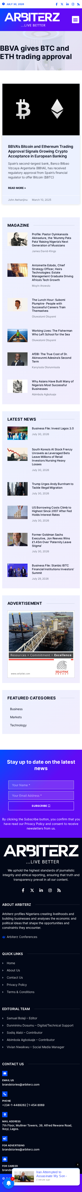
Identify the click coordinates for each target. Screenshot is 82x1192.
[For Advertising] (4, 1138)
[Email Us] (4, 1073)
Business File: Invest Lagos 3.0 (53, 428)
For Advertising (13, 1145)
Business (16, 709)
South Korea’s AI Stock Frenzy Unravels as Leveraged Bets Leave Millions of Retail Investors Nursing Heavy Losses (52, 457)
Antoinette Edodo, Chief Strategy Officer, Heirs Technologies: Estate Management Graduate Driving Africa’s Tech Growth (52, 272)
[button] (75, 19)
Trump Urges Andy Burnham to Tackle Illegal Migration (52, 485)
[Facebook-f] (56, 4)
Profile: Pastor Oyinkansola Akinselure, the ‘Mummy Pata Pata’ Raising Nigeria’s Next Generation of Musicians (51, 239)
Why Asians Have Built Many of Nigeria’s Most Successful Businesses (53, 385)
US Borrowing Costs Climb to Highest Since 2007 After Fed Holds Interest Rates (52, 511)
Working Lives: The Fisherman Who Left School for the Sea (52, 332)
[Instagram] (73, 4)
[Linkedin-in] (67, 4)
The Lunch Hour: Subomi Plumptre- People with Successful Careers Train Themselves (49, 305)
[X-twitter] (62, 4)
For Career (10, 1166)
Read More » (17, 188)
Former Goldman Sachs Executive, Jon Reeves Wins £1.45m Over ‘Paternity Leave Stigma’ (51, 540)
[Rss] (78, 4)
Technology (18, 725)
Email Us (8, 1080)
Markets (16, 717)
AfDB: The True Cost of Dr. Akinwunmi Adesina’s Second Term (51, 357)
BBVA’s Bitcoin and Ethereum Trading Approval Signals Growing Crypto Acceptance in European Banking (40, 151)
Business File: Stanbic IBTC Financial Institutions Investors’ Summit (53, 569)
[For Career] (4, 1159)
